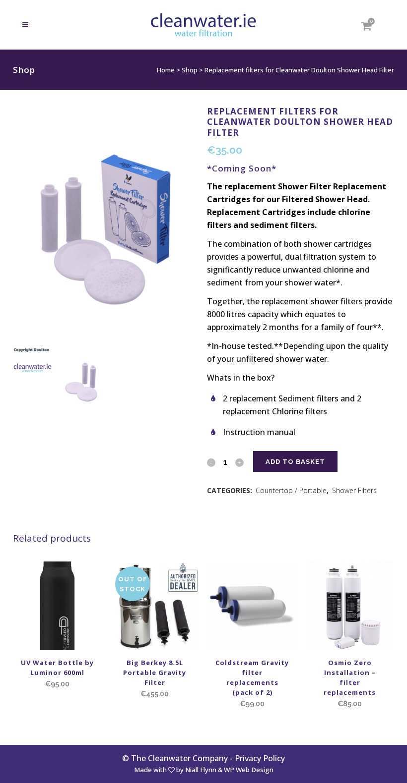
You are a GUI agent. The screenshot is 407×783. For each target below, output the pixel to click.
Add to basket (295, 461)
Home (166, 69)
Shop (190, 69)
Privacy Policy (260, 758)
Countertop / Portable (291, 490)
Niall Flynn (200, 769)
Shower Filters (354, 490)
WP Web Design (248, 769)
